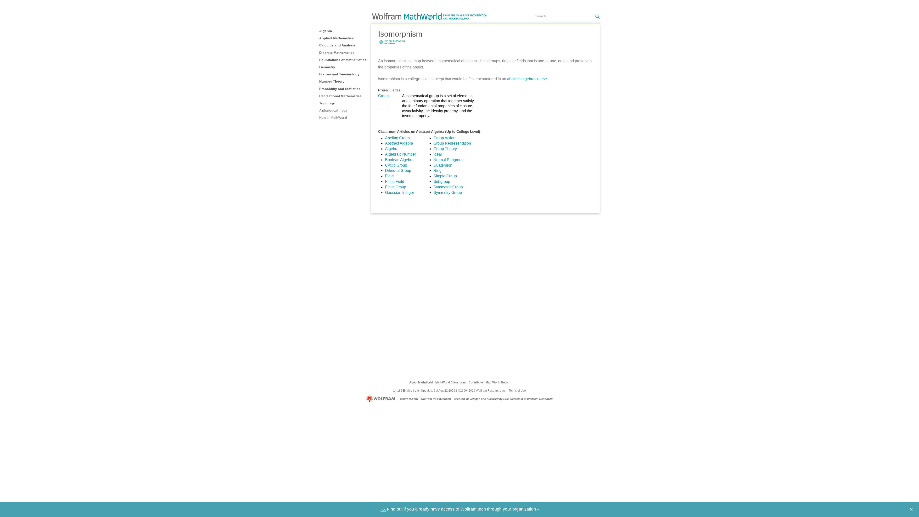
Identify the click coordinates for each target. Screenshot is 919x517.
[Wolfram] (381, 399)
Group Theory (445, 149)
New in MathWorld (333, 117)
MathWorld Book (497, 382)
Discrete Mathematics (336, 53)
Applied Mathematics (336, 38)
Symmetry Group (447, 193)
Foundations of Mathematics (342, 60)
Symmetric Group (448, 187)
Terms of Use (517, 390)
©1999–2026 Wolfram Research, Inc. (482, 390)
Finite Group (395, 187)
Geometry (327, 67)
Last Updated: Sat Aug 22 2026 (435, 390)
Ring (437, 171)
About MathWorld (421, 382)
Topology (327, 103)
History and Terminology (339, 74)
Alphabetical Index (333, 110)
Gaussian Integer (399, 193)
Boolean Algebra (399, 160)
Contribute (476, 382)
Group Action (444, 138)
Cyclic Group (396, 165)
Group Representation (452, 143)
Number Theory (331, 81)
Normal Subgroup (448, 160)
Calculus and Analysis (337, 45)
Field (389, 176)
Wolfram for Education (435, 399)
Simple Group (445, 176)
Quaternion (442, 165)
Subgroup (441, 182)
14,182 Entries (402, 390)
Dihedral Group (398, 171)
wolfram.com (409, 399)
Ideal (437, 154)
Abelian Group (397, 138)
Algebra (325, 31)
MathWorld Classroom (450, 382)
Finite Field (394, 182)
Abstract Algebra (399, 143)
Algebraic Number (400, 154)
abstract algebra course (527, 79)
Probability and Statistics (339, 89)
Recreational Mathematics (340, 96)
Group (383, 96)
